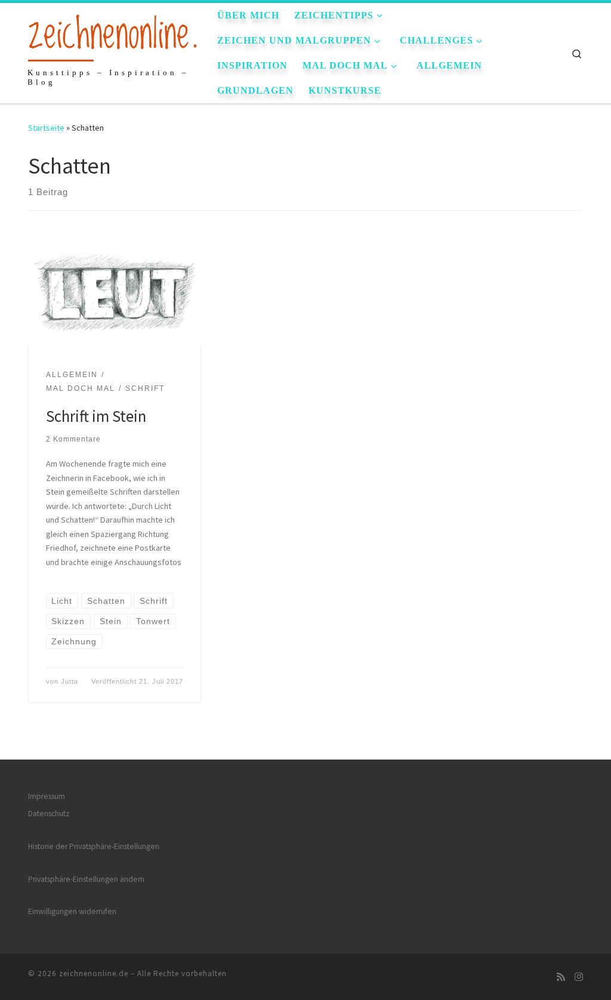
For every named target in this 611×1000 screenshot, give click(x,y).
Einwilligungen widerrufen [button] (72, 911)
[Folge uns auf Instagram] (579, 977)
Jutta (69, 681)
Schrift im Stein (96, 416)
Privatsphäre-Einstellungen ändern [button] (86, 879)
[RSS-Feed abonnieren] (561, 977)
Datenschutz (49, 813)
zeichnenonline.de (93, 973)
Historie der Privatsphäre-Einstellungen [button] (93, 846)
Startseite (46, 127)
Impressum (46, 796)
